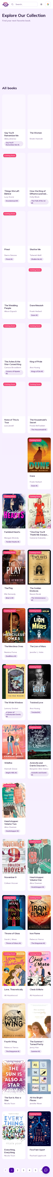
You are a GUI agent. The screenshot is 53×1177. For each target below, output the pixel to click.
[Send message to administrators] (46, 1170)
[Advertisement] (26, 53)
